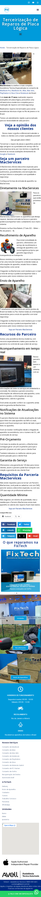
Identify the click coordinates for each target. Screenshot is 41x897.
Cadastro (5, 792)
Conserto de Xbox (9, 762)
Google (3, 154)
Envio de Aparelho (9, 789)
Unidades (20, 618)
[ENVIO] (20, 724)
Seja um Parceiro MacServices (20, 329)
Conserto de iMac (9, 750)
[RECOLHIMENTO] (20, 708)
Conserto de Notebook (10, 756)
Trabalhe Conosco (9, 799)
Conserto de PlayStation (11, 759)
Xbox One (15, 93)
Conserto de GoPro (9, 771)
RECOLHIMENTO (20, 714)
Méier (4, 816)
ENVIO (20, 731)
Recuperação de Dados (11, 774)
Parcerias (5, 802)
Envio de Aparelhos (20, 677)
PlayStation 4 (5, 93)
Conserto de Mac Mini (10, 753)
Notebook (24, 93)
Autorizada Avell (8, 778)
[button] (37, 10)
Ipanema (5, 819)
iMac (24, 90)
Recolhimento (20, 648)
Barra (4, 813)
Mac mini (30, 90)
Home (2, 47)
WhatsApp (6, 805)
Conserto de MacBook (10, 747)
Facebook (11, 154)
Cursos (4, 796)
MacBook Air (17, 90)
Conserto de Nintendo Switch (13, 765)
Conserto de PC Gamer (11, 768)
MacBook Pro (5, 90)
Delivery (5, 786)
